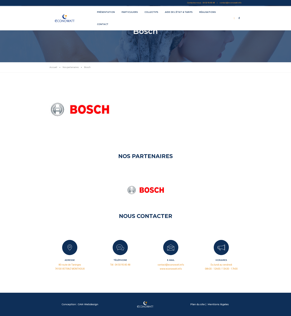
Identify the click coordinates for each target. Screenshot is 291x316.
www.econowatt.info (171, 268)
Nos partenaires (71, 67)
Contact (102, 24)
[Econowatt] (69, 18)
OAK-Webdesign (88, 304)
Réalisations (207, 12)
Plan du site (197, 304)
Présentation (106, 12)
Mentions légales (218, 304)
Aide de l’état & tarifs (178, 12)
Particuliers (130, 12)
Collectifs (151, 12)
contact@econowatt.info (230, 3)
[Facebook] (239, 18)
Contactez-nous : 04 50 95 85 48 (201, 3)
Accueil (53, 67)
